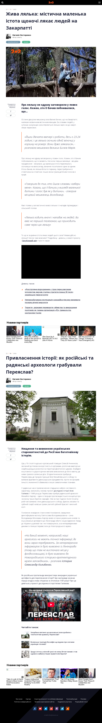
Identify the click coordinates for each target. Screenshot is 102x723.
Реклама (83, 699)
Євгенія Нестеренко (21, 35)
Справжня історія (13, 386)
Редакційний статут (81, 702)
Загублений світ (13, 42)
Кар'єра (28, 699)
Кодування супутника (65, 702)
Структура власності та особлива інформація (48, 699)
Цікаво (26, 42)
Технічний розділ (71, 699)
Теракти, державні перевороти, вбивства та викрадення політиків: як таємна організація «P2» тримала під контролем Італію (51, 310)
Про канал (19, 699)
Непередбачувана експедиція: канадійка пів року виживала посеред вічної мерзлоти (52, 301)
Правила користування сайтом (44, 702)
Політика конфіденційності (22, 702)
